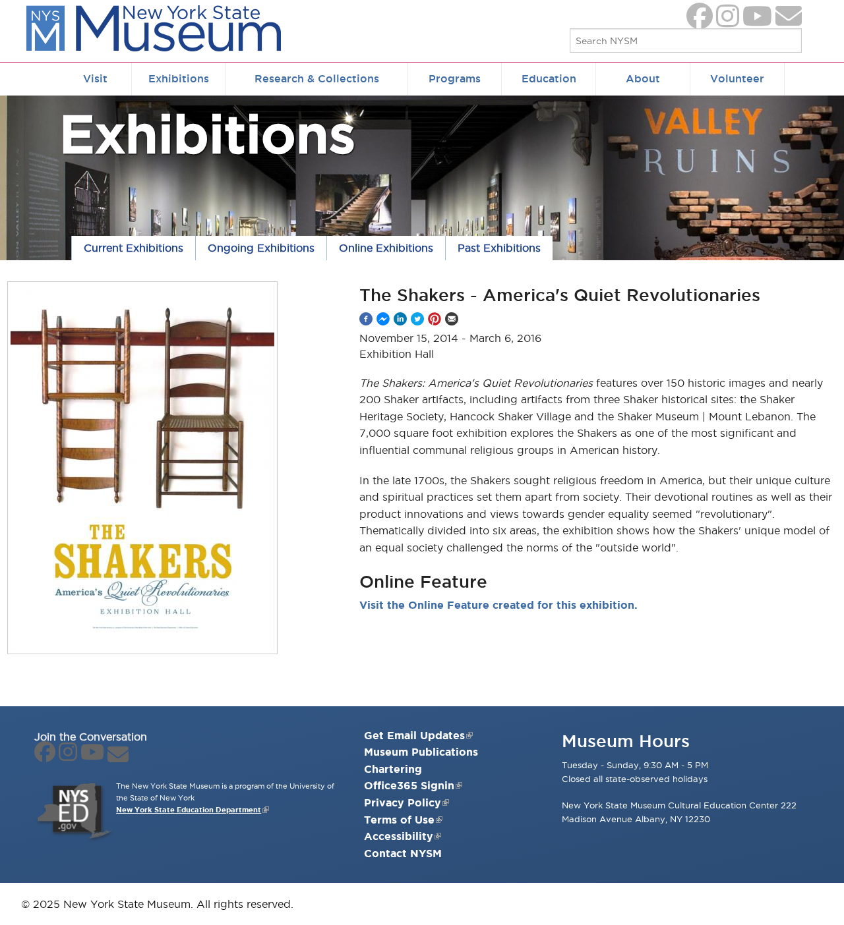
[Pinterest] (434, 318)
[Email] (451, 318)
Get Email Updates (414, 735)
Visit (95, 78)
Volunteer (737, 78)
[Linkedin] (400, 318)
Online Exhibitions (386, 248)
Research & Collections (317, 78)
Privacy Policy (402, 802)
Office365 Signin (409, 785)
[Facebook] (366, 318)
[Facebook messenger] (383, 318)
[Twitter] (417, 318)
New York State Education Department (188, 810)
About (643, 78)
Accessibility (398, 836)
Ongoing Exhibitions (261, 248)
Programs (455, 78)
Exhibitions (178, 78)
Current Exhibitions (133, 248)
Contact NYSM (403, 853)
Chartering (393, 769)
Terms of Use (399, 820)
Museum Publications (421, 752)
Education (549, 78)
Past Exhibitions (499, 248)
